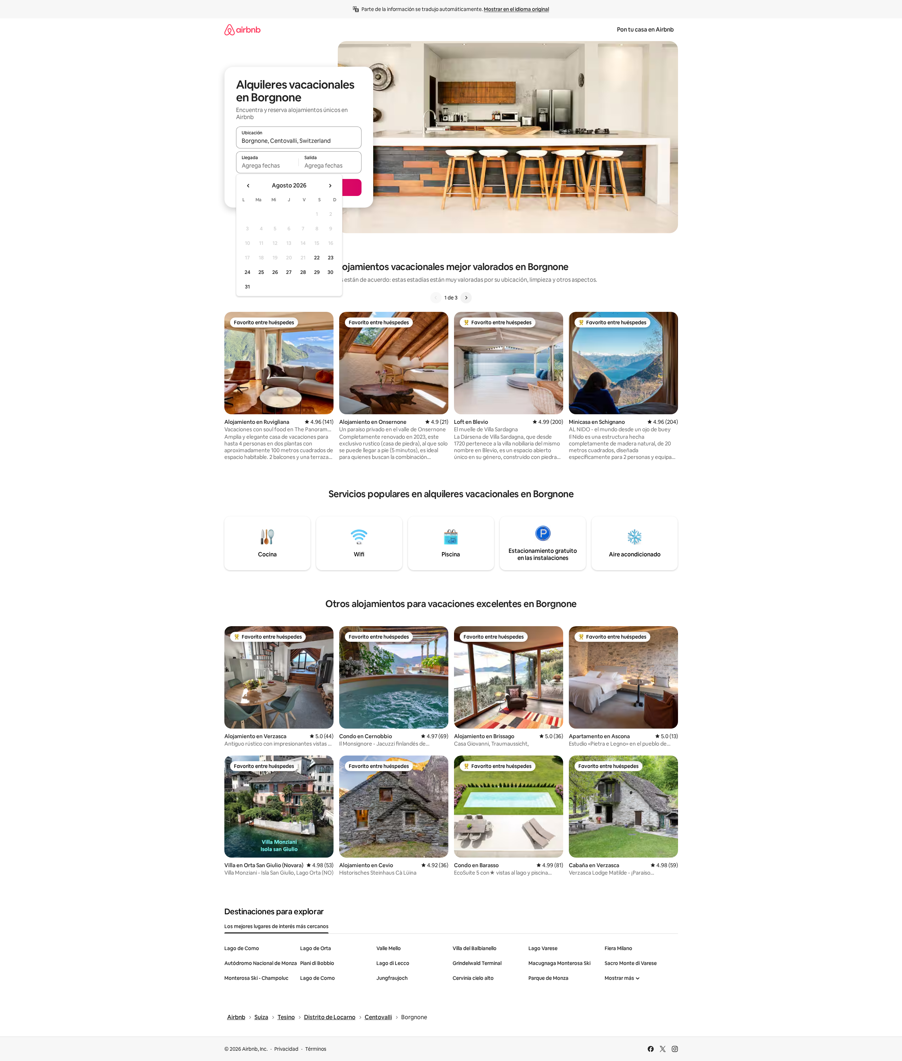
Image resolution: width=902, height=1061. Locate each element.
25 (261, 272)
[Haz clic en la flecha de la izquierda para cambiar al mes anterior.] (248, 186)
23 (331, 257)
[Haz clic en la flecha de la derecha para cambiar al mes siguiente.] (330, 186)
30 (330, 272)
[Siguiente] (466, 297)
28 (303, 272)
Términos (315, 1049)
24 (247, 272)
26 (275, 272)
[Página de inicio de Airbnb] (242, 29)
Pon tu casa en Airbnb (645, 29)
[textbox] (267, 165)
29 (317, 272)
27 (289, 272)
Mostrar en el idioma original (516, 9)
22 (317, 257)
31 (247, 287)
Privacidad (286, 1049)
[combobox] (299, 140)
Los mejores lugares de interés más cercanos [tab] (276, 926)
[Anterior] (436, 297)
